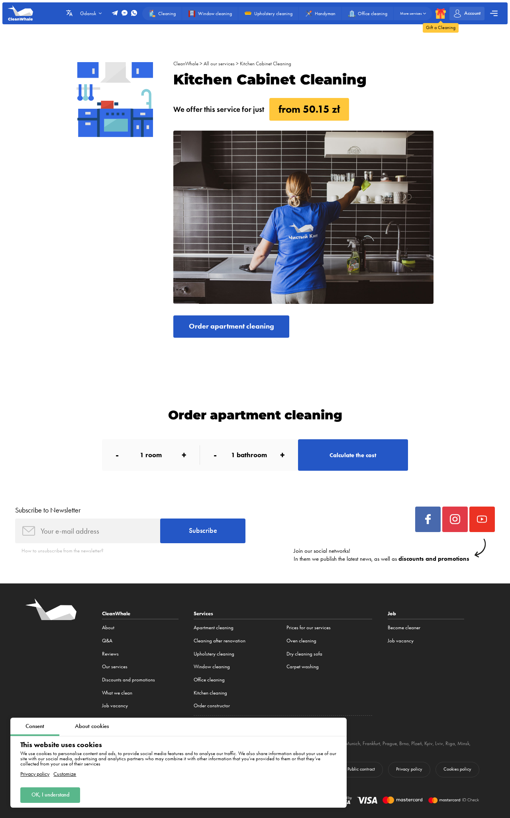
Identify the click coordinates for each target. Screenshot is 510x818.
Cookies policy (457, 769)
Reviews (110, 654)
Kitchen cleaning (210, 693)
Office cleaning (209, 680)
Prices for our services (308, 627)
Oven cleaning (301, 641)
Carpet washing (302, 666)
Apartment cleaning (213, 627)
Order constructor (212, 705)
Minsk (463, 743)
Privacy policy (34, 774)
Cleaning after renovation (219, 641)
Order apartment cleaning (231, 326)
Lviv (439, 743)
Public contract (361, 769)
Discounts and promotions (128, 680)
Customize (64, 774)
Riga (450, 743)
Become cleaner (404, 627)
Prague (389, 743)
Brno (404, 743)
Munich (352, 743)
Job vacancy (115, 705)
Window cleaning (212, 666)
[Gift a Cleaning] (440, 13)
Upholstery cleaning (214, 654)
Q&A (107, 641)
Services (203, 613)
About (108, 627)
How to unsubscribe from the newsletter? (63, 551)
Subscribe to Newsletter (47, 510)
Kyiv (428, 743)
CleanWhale (185, 64)
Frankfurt (371, 743)
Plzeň (416, 743)
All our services (219, 64)
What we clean (117, 693)
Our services (115, 666)
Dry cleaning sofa (304, 654)
